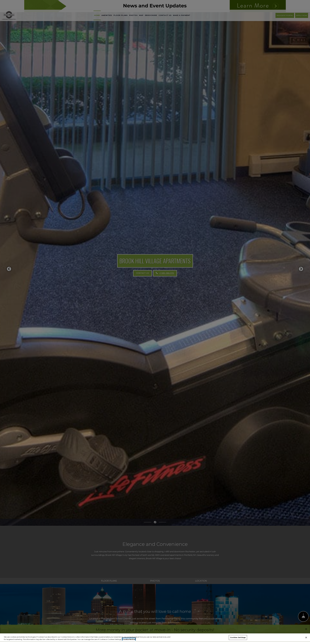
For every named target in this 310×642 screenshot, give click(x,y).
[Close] (306, 637)
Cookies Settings (238, 637)
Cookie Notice (129, 639)
